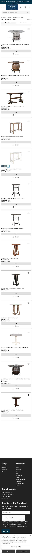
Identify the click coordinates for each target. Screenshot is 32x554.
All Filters (9, 23)
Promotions (19, 475)
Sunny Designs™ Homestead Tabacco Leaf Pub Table (12, 106)
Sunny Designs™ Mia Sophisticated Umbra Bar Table (12, 288)
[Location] (21, 7)
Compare (17, 54)
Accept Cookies (23, 551)
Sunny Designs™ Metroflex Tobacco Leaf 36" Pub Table (13, 198)
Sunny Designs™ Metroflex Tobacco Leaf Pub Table (12, 228)
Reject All (8, 551)
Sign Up (5, 531)
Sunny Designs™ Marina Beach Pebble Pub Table (12, 136)
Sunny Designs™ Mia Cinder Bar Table (9, 258)
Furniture (9, 17)
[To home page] (12, 7)
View (16, 51)
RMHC (18, 473)
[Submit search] (28, 12)
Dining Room (16, 17)
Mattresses (5, 469)
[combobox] (23, 23)
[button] (2, 7)
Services (18, 469)
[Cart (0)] (29, 7)
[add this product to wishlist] (29, 29)
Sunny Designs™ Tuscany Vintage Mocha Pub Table (12, 410)
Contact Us (5, 498)
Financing (19, 471)
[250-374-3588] (25, 7)
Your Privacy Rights (16, 546)
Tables (21, 17)
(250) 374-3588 (6, 496)
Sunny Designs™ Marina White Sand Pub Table (11, 169)
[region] (16, 544)
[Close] (30, 536)
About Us (18, 467)
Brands (4, 471)
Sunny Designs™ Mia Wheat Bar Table (9, 318)
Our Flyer (18, 477)
